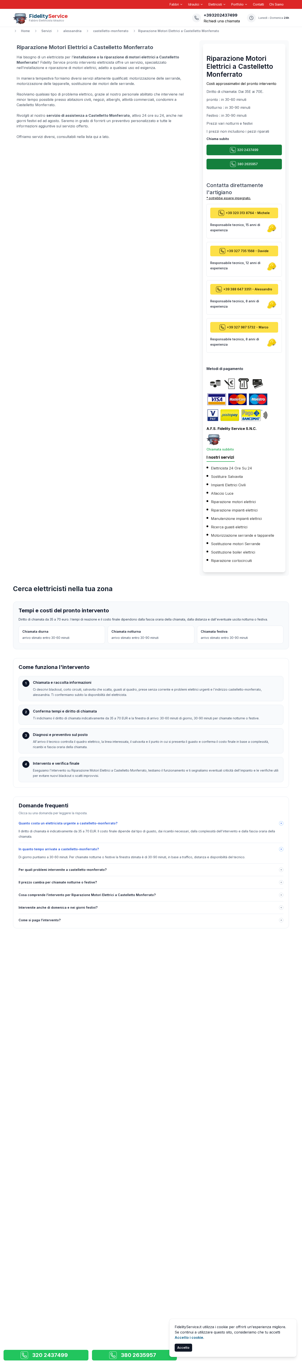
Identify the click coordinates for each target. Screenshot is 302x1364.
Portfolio (237, 4)
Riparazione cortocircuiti (231, 560)
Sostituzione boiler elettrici (233, 552)
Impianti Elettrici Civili (228, 485)
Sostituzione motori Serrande (235, 544)
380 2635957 (247, 164)
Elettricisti (215, 4)
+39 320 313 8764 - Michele (248, 213)
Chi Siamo (276, 4)
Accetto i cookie (189, 1337)
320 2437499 (247, 150)
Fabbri (174, 4)
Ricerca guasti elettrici (229, 527)
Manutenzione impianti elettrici (236, 518)
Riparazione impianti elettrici (234, 510)
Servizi (46, 31)
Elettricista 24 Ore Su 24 (231, 468)
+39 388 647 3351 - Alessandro (247, 289)
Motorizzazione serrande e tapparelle (242, 535)
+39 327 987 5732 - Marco (247, 327)
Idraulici (193, 4)
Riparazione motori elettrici (233, 502)
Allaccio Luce (222, 493)
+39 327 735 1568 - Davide (248, 251)
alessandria (72, 31)
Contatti (258, 4)
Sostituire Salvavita (227, 476)
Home (25, 31)
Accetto (183, 1347)
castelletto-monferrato (110, 31)
